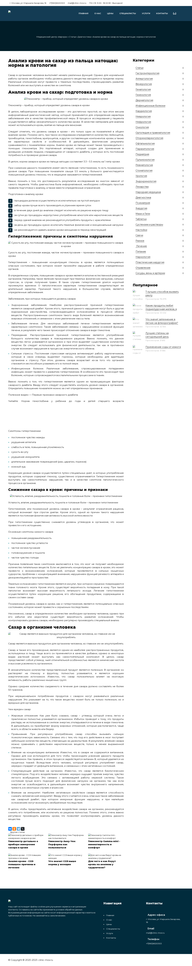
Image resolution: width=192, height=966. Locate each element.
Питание (141, 251)
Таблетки (141, 219)
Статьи (72, 37)
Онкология (142, 127)
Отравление (143, 267)
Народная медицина (148, 192)
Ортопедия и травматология (153, 132)
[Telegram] (18, 829)
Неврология (143, 116)
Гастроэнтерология (147, 73)
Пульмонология (145, 159)
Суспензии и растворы (149, 224)
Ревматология (144, 165)
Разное (140, 240)
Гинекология (143, 94)
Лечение (141, 246)
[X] (22, 829)
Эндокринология (146, 181)
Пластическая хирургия (150, 262)
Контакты (162, 13)
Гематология (143, 89)
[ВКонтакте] (10, 829)
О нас (97, 13)
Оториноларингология (149, 138)
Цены (110, 13)
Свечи (139, 235)
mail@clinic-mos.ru (77, 3)
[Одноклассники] (14, 829)
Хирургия (141, 208)
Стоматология (144, 170)
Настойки (141, 229)
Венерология (144, 84)
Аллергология (144, 78)
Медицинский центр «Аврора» (51, 37)
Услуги (146, 13)
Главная (83, 13)
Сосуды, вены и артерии (150, 273)
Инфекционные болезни (150, 105)
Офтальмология (145, 143)
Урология (141, 175)
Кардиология (144, 111)
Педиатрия (142, 154)
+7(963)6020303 (57, 3)
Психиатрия (143, 202)
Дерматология (144, 100)
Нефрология (143, 121)
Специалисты (127, 13)
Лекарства (142, 186)
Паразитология (145, 148)
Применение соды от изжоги (163, 346)
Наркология (143, 256)
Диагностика (84, 37)
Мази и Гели (143, 213)
